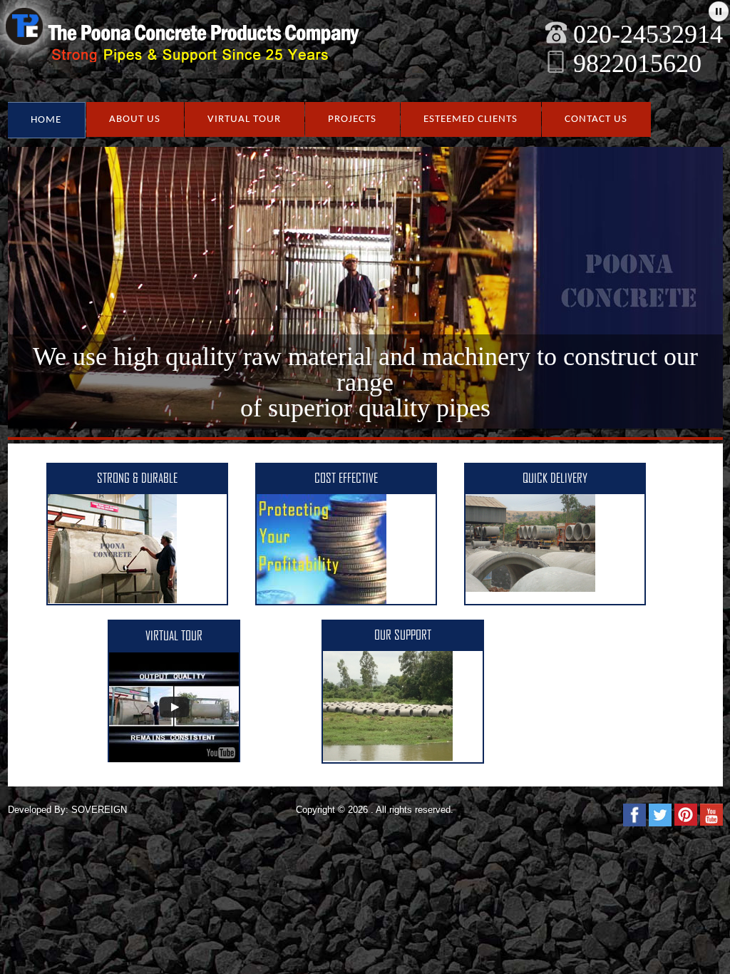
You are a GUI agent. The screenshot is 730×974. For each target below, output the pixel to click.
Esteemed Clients (470, 119)
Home (46, 120)
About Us (134, 119)
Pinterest (685, 815)
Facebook (634, 815)
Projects (352, 119)
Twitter (660, 815)
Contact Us (596, 119)
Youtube (711, 815)
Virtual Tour (244, 119)
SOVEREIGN (99, 809)
